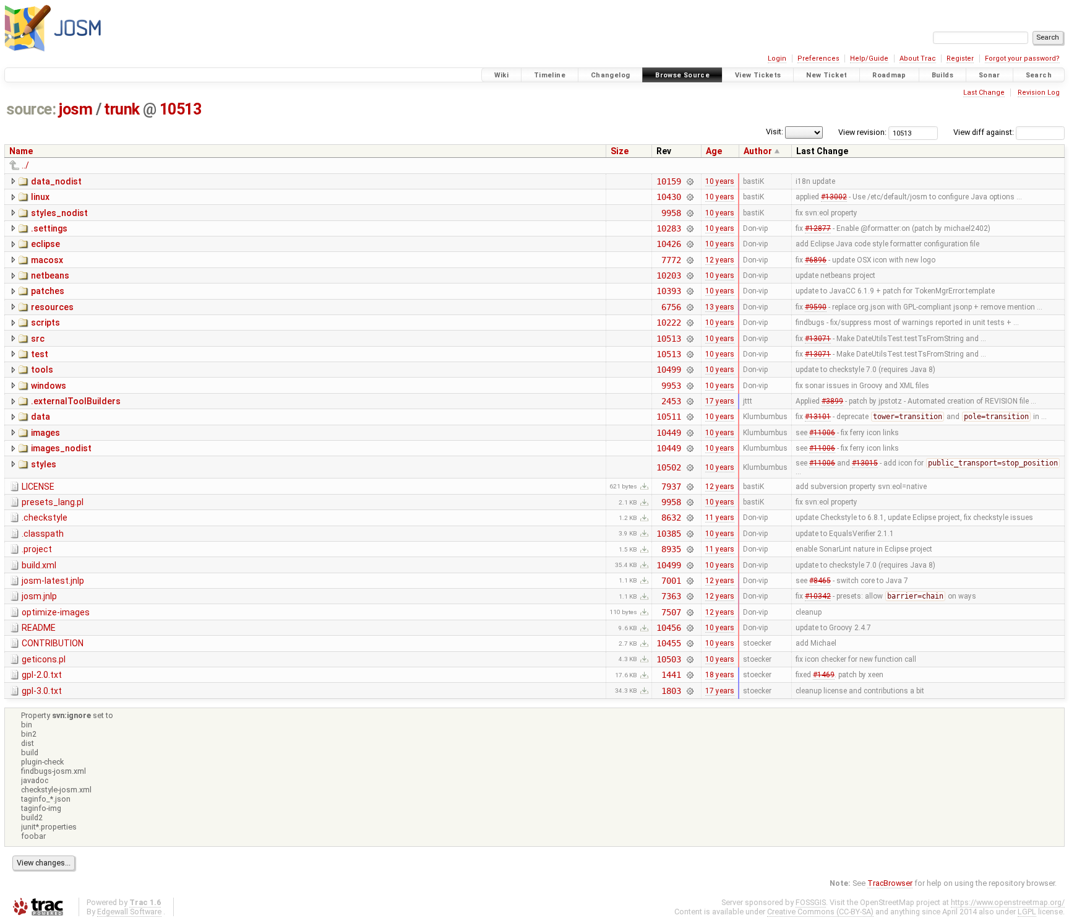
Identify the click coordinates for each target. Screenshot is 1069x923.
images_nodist (61, 448)
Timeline (549, 75)
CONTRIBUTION (53, 643)
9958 (670, 213)
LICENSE (38, 487)
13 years (719, 307)
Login (777, 58)
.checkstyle (44, 517)
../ (25, 165)
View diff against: (984, 132)
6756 (670, 307)
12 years (719, 260)
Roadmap (889, 75)
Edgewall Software (129, 911)
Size (620, 151)
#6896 (815, 260)
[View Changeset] (690, 181)
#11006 (822, 432)
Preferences (818, 58)
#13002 (834, 197)
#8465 (820, 580)
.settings (49, 228)
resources (52, 307)
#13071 (818, 338)
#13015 (865, 463)
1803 (670, 691)
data (40, 417)
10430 (668, 197)
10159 (668, 181)
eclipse (45, 244)
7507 (670, 612)
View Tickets (758, 75)
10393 (668, 291)
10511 (668, 417)
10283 (668, 228)
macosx (47, 260)
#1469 (824, 674)
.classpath (43, 534)
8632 (670, 517)
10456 (668, 628)
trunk (122, 109)
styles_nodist (59, 213)
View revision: (862, 132)
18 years (719, 674)
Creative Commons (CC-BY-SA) (820, 911)
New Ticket (826, 75)
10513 (181, 109)
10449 (668, 433)
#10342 (818, 596)
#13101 (818, 416)
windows (48, 386)
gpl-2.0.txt (42, 675)
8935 (670, 549)
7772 (670, 260)
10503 (668, 659)
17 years (719, 401)
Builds (942, 75)
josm (75, 109)
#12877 (818, 228)
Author (758, 151)
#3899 (832, 401)
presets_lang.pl (53, 502)
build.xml (39, 565)
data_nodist (56, 181)
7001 (670, 581)
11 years (719, 517)
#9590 (815, 307)
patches (47, 291)
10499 (668, 370)
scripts (45, 322)
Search (1039, 75)
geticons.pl (44, 659)
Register (960, 58)
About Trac (917, 58)
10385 (668, 534)
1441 (670, 675)
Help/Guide (869, 58)
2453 (670, 401)
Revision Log (1039, 93)
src (38, 339)
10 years (719, 181)
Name (21, 151)
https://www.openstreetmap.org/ (1008, 902)
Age (714, 151)
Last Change (984, 93)
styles (43, 464)
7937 (670, 487)
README (39, 628)
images (45, 433)
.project (37, 549)
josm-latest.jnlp (53, 581)
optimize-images (56, 612)
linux (40, 197)
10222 (668, 322)
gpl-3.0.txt (42, 691)
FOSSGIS (811, 902)
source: (31, 109)
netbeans (50, 275)
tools (42, 370)
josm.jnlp (39, 596)
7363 (670, 596)
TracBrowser (889, 883)
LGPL (1027, 911)
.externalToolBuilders (76, 401)
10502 (668, 467)
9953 (670, 386)
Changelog (610, 75)
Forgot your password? (1022, 58)
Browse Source (682, 75)
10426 (668, 244)
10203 (668, 275)
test (39, 354)
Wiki (501, 75)
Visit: (774, 131)
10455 (668, 643)
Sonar (989, 75)
